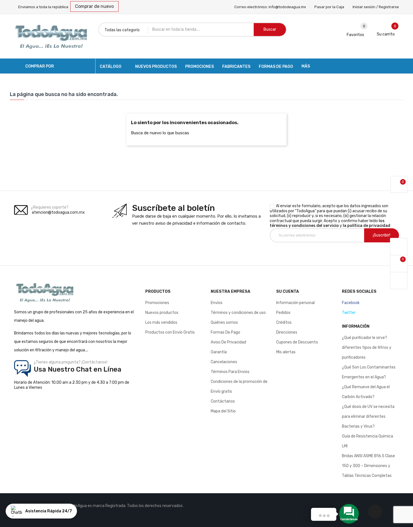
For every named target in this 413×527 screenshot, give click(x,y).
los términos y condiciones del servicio (327, 223)
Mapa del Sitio (223, 411)
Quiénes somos (224, 322)
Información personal (295, 302)
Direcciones (286, 332)
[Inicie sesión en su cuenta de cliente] (398, 246)
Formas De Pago (225, 332)
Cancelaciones (224, 361)
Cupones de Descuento (297, 342)
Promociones (157, 302)
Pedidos (283, 312)
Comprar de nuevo (94, 6)
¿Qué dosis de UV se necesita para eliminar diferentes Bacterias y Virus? (368, 416)
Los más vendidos (161, 322)
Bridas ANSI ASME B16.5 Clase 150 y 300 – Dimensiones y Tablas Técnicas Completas (368, 466)
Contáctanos (223, 401)
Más (305, 66)
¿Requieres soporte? (50, 207)
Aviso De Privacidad (228, 342)
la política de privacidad (366, 225)
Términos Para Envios (230, 371)
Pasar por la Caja (329, 7)
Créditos (284, 322)
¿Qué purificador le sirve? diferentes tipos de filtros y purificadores (366, 347)
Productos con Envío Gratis (170, 332)
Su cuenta (287, 291)
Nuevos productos (161, 312)
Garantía (219, 352)
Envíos (217, 302)
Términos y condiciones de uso (238, 312)
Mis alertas (286, 352)
